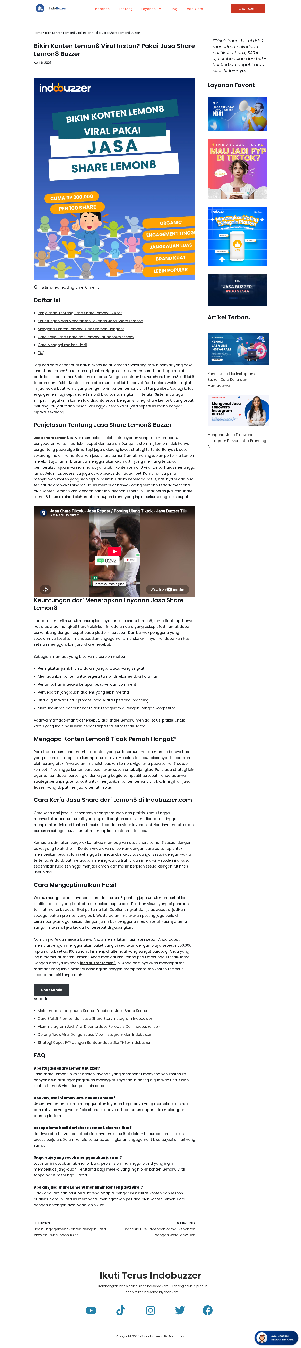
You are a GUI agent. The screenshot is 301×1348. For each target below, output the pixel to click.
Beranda (102, 9)
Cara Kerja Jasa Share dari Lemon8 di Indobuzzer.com (86, 336)
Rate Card (194, 9)
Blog (174, 9)
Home (38, 33)
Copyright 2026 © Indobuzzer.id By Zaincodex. (150, 1336)
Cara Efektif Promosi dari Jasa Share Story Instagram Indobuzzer (95, 1018)
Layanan (148, 9)
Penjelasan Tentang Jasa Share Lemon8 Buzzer (80, 313)
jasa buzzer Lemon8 (98, 963)
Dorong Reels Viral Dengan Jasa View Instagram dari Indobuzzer (94, 1034)
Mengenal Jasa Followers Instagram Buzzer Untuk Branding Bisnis (237, 440)
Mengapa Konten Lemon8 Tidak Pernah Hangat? (81, 329)
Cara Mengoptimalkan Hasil (62, 344)
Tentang (125, 9)
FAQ (41, 352)
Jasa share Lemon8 (51, 437)
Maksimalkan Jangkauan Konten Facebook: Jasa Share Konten (93, 1010)
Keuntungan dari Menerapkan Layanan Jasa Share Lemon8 (90, 321)
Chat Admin (51, 990)
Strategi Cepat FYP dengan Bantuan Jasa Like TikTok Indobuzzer (94, 1042)
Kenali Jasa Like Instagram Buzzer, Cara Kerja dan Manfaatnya (231, 379)
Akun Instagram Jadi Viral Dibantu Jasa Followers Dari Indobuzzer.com (100, 1026)
